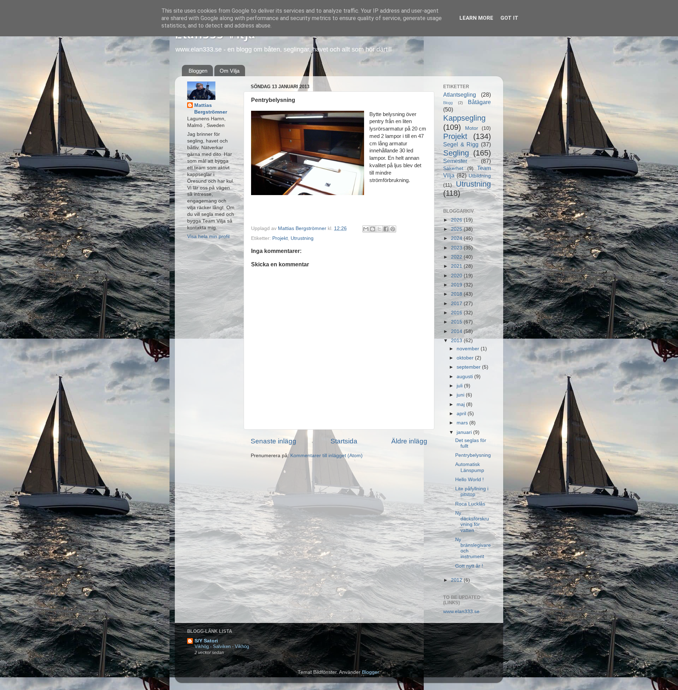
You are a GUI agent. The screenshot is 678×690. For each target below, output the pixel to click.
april (462, 413)
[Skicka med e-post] (365, 228)
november (469, 348)
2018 (457, 294)
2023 (457, 247)
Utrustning (302, 238)
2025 (457, 229)
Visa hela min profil (208, 236)
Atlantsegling (459, 94)
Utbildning (480, 175)
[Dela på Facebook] (385, 228)
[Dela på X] (379, 228)
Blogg (448, 103)
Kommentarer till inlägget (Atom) (326, 455)
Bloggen (198, 71)
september (469, 367)
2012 (457, 580)
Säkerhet (453, 168)
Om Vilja (229, 71)
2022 (457, 257)
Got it (509, 18)
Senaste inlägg (273, 441)
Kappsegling (464, 118)
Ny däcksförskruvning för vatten (472, 521)
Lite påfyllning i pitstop (471, 491)
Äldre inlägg (409, 441)
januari (465, 432)
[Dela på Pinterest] (392, 228)
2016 (457, 312)
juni (461, 395)
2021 (457, 266)
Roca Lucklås (470, 504)
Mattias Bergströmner (210, 109)
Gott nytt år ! (469, 566)
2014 (457, 331)
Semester (455, 161)
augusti (465, 376)
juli (460, 385)
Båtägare (479, 102)
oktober (466, 358)
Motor (471, 128)
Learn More (476, 18)
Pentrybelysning (473, 455)
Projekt (280, 238)
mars (463, 422)
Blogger (370, 672)
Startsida (344, 441)
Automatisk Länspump (469, 467)
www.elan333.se (461, 611)
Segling (456, 153)
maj (461, 404)
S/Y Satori (206, 640)
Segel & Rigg (460, 144)
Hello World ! (469, 479)
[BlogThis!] (372, 228)
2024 (457, 238)
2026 (457, 220)
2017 (457, 303)
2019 (457, 285)
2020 (457, 275)
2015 (457, 322)
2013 (457, 340)
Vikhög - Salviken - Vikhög (222, 646)
